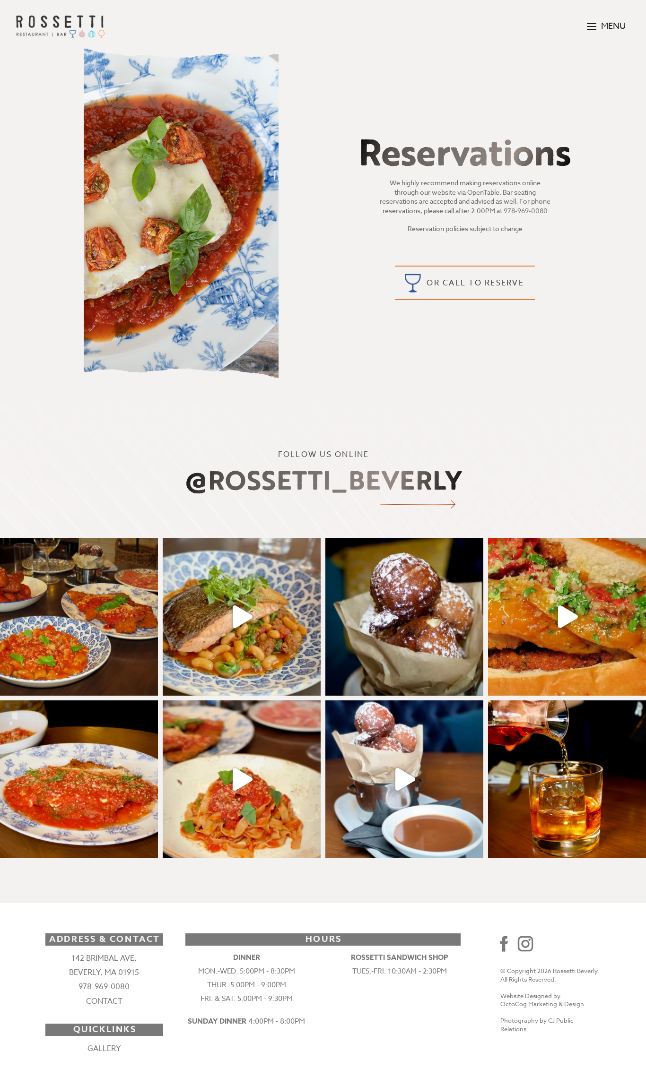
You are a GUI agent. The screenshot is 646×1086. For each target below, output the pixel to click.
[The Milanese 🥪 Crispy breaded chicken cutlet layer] (567, 617)
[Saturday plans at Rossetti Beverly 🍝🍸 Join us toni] (242, 617)
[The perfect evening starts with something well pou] (567, 779)
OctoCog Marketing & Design (542, 1004)
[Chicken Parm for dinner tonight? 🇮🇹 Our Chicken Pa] (79, 779)
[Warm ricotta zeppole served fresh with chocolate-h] (404, 617)
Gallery (104, 1048)
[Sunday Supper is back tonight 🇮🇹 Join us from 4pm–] (79, 617)
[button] (606, 26)
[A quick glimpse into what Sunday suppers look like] (242, 779)
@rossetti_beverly (322, 480)
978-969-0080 (526, 210)
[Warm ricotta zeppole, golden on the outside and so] (404, 779)
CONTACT (104, 1001)
